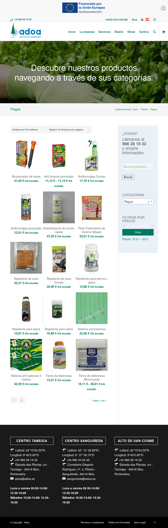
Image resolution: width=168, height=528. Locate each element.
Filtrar (138, 232)
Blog (134, 19)
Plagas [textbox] (136, 201)
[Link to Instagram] (155, 19)
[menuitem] (116, 19)
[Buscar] (154, 32)
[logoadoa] (26, 32)
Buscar (128, 177)
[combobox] (138, 201)
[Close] (163, 8)
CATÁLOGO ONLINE (117, 19)
